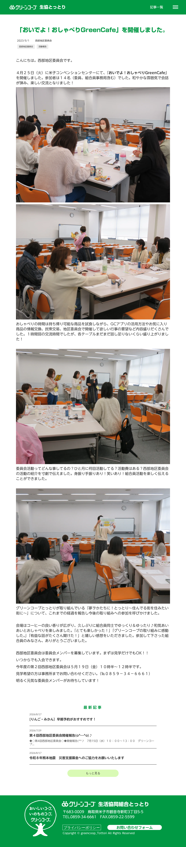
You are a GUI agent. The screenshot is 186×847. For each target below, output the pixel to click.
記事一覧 (156, 7)
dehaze (175, 7)
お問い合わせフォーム (134, 827)
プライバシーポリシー (82, 827)
